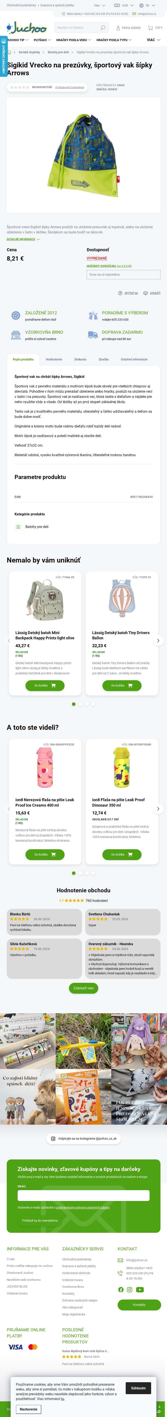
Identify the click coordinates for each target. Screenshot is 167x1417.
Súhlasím (138, 1388)
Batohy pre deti (36, 527)
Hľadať (103, 27)
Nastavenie (28, 1409)
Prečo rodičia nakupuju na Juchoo (30, 1266)
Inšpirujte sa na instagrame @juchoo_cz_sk (87, 1138)
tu (62, 1399)
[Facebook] (121, 1289)
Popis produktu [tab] (23, 359)
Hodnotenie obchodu (83, 890)
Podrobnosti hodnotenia (69, 87)
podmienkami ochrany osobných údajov (83, 1207)
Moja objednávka (73, 1314)
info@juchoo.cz (136, 1260)
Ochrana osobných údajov (80, 1300)
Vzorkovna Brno (73, 1286)
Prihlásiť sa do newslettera (40, 1220)
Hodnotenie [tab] (54, 359)
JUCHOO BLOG (17, 1286)
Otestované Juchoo (20, 1273)
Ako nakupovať (72, 1307)
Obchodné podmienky (21, 5)
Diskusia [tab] (80, 359)
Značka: (106, 89)
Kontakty (68, 1293)
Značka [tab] (104, 359)
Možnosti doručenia (109, 266)
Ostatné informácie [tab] (134, 359)
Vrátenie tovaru (17, 1293)
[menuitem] (18, 40)
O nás (11, 1259)
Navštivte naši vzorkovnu (24, 1279)
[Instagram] (129, 1289)
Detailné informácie (21, 239)
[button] (73, 704)
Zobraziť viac (83, 988)
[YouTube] (140, 1289)
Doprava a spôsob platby (57, 5)
